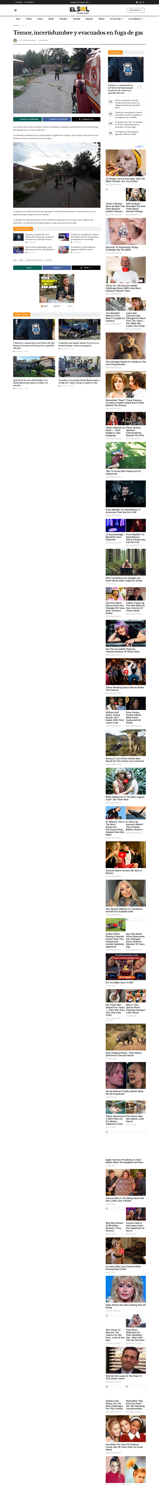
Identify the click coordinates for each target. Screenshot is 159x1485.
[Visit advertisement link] (56, 291)
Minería (101, 19)
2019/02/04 (43, 40)
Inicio (18, 19)
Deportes (89, 19)
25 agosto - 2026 (66, 386)
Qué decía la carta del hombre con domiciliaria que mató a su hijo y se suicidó (30, 383)
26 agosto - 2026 (67, 349)
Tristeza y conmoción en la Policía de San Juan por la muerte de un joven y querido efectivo (39, 236)
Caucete (49, 260)
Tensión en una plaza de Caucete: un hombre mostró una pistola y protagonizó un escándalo (85, 236)
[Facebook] (137, 2)
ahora (21, 260)
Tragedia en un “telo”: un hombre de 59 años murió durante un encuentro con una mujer (129, 124)
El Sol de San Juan (28, 40)
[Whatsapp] (144, 2)
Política (29, 19)
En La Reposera (135, 19)
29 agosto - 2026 (21, 351)
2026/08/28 (31, 252)
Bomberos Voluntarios (34, 260)
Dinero (40, 19)
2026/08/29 (31, 242)
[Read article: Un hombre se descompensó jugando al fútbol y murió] (64, 249)
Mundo (51, 19)
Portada (16, 25)
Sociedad (76, 19)
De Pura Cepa (115, 19)
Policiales (63, 19)
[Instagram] (140, 2)
